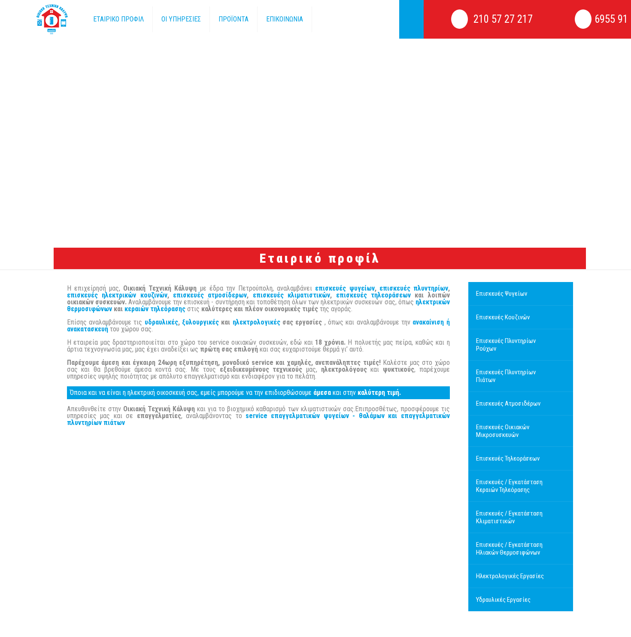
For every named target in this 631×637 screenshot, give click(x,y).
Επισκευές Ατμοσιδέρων (508, 403)
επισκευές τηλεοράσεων (373, 295)
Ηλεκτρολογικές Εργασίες (510, 576)
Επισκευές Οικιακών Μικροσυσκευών (502, 431)
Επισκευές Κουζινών (503, 317)
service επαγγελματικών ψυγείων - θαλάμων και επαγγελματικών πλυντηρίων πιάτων (258, 419)
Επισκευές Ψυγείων (501, 293)
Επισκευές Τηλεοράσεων (508, 458)
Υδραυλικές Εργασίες (503, 600)
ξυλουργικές (200, 322)
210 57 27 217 (502, 19)
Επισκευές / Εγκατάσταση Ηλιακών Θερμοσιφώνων (509, 548)
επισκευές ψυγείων (344, 288)
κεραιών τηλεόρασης (154, 309)
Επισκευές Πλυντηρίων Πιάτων (506, 376)
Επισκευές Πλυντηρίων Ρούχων (506, 344)
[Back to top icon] (589, 618)
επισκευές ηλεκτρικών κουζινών (117, 295)
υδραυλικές (161, 322)
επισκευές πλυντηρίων (413, 288)
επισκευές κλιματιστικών (291, 295)
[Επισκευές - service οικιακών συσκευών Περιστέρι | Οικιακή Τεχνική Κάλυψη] (40, 19)
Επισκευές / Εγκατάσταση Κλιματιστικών (509, 517)
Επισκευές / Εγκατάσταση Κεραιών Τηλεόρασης (509, 486)
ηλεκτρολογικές (256, 322)
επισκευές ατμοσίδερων (210, 295)
